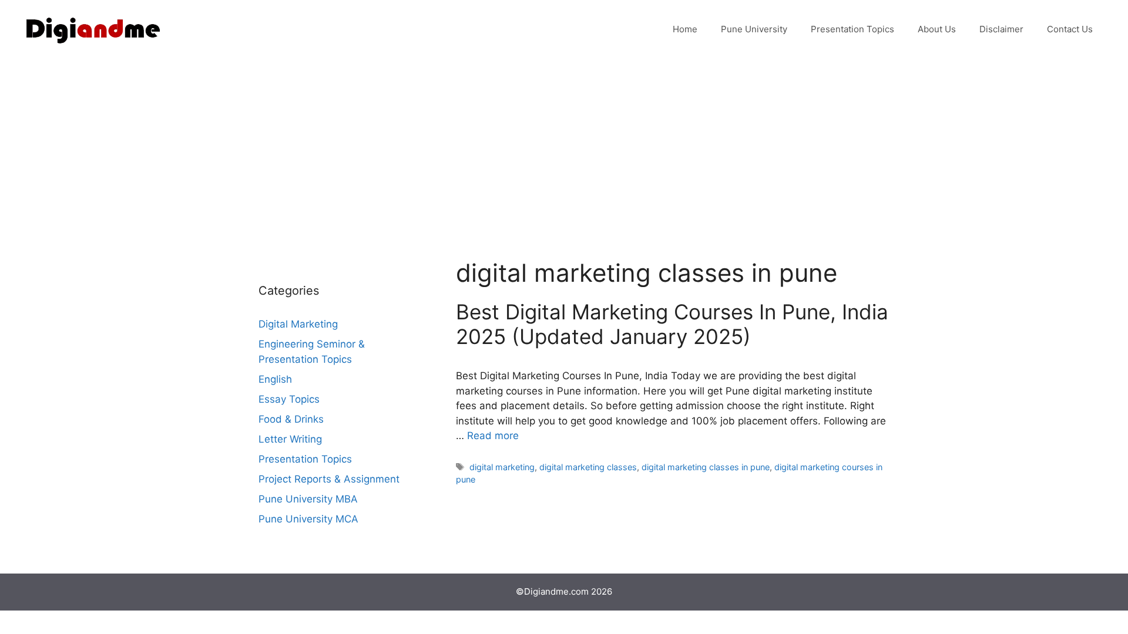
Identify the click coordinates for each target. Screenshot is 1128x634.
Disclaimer (1001, 29)
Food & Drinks (291, 419)
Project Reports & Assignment (329, 479)
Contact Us (1070, 29)
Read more (493, 435)
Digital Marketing (298, 324)
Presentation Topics (852, 29)
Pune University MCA (308, 519)
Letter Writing (290, 439)
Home (685, 29)
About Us (937, 29)
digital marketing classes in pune (706, 467)
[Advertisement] (564, 147)
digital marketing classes (588, 467)
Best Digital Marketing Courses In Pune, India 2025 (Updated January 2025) (672, 324)
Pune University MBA (308, 499)
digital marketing (502, 467)
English (275, 379)
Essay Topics (289, 399)
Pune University (754, 29)
